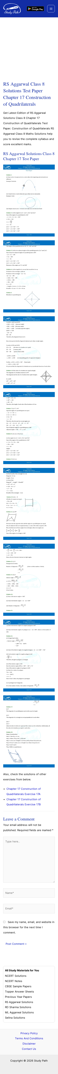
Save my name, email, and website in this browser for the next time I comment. (28, 927)
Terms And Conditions (29, 1038)
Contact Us (29, 1048)
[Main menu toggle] (51, 8)
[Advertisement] (29, 47)
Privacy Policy (29, 1033)
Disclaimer (29, 1043)
